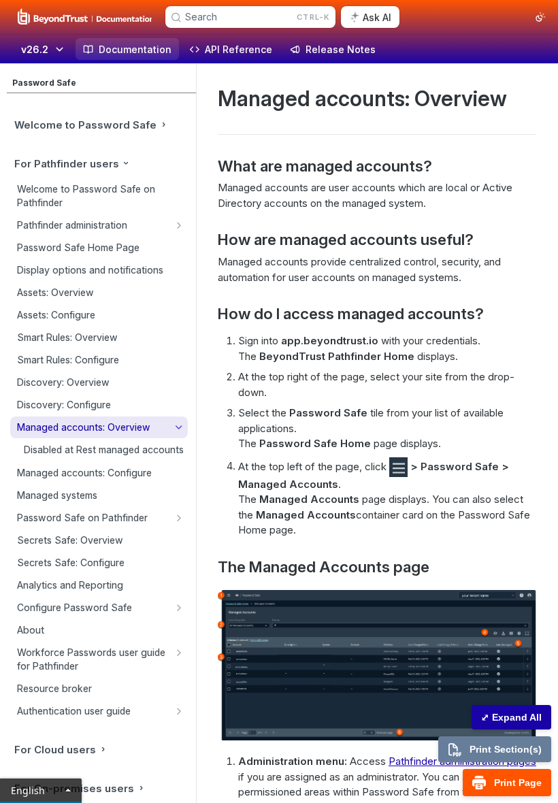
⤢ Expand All (511, 717)
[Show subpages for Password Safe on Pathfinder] (179, 517)
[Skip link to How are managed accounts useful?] (208, 239)
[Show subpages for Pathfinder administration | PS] (179, 225)
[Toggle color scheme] (540, 17)
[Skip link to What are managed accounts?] (208, 166)
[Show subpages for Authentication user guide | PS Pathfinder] (179, 711)
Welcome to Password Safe (85, 124)
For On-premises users (74, 788)
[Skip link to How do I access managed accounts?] (208, 314)
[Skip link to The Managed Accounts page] (208, 567)
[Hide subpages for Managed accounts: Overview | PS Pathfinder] (179, 427)
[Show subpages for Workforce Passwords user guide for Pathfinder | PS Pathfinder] (179, 652)
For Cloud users (55, 749)
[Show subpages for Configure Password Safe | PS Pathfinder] (179, 607)
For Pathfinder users (66, 163)
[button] (398, 465)
